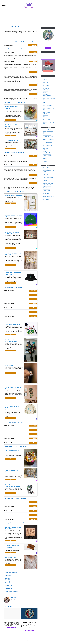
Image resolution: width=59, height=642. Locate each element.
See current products (32, 45)
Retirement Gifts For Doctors (47, 95)
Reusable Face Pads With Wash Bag (13, 253)
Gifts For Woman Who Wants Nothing (48, 149)
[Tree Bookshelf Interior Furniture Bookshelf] (30, 361)
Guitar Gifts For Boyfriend (46, 190)
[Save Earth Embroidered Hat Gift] (30, 226)
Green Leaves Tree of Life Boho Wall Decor (13, 388)
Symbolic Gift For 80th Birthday (47, 110)
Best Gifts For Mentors (9, 576)
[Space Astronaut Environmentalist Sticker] (30, 496)
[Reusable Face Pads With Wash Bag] (30, 268)
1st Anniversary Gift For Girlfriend (48, 129)
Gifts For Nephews (45, 94)
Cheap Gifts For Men (46, 174)
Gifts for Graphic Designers (47, 92)
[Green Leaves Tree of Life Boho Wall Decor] (30, 402)
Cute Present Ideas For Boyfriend (48, 183)
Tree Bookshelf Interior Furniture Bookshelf (12, 340)
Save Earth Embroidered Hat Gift (13, 215)
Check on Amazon (33, 52)
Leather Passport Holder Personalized (12, 546)
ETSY (10, 119)
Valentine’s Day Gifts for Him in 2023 (48, 196)
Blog (40, 637)
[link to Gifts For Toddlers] (12, 613)
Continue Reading (12, 627)
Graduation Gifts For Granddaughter (48, 152)
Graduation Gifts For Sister (47, 154)
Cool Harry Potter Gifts (46, 112)
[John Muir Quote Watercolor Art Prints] (30, 136)
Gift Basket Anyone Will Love (12, 451)
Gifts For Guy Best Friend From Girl (11, 572)
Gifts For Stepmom (45, 146)
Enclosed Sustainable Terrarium (11, 107)
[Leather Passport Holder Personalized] (30, 550)
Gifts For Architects (46, 82)
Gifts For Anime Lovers (46, 119)
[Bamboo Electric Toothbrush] (30, 211)
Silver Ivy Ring (9, 365)
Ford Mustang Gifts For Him (47, 184)
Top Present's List (27, 28)
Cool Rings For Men (46, 180)
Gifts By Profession (22, 28)
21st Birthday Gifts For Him (9, 581)
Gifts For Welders (45, 86)
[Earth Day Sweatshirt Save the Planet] (30, 414)
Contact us (32, 637)
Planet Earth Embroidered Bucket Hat (13, 273)
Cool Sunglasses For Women (47, 142)
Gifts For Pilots (45, 102)
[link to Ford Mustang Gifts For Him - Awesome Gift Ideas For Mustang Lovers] (29, 613)
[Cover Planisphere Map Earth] (30, 478)
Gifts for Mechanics (46, 88)
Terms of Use (37, 637)
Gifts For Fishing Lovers (46, 85)
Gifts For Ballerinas (8, 579)
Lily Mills (15, 28)
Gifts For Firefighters (46, 89)
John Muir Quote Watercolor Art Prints (13, 125)
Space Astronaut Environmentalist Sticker (12, 485)
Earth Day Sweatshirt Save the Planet (13, 407)
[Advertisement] (29, 19)
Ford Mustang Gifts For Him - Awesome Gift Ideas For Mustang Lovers (29, 622)
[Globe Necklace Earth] (30, 568)
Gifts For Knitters (8, 582)
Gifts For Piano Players (46, 116)
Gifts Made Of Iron (45, 91)
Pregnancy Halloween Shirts (47, 155)
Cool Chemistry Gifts (8, 578)
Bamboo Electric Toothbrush (14, 195)
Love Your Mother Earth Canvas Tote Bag (12, 232)
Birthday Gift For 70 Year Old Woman (48, 139)
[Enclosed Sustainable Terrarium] (30, 120)
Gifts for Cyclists (45, 115)
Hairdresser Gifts (8, 575)
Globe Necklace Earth (11, 557)
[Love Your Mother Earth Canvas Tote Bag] (30, 238)
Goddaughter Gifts (45, 151)
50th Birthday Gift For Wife (47, 135)
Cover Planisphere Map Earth (12, 471)
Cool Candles (45, 79)
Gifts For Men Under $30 (46, 200)
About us (28, 637)
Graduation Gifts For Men (46, 189)
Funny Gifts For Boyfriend (47, 186)
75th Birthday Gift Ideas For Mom (48, 136)
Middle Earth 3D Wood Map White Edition (13, 528)
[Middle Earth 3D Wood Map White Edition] (30, 538)
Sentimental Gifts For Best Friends (48, 105)
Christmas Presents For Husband (48, 177)
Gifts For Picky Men (46, 167)
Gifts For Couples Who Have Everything (11, 591)
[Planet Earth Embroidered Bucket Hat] (30, 284)
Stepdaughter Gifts (45, 158)
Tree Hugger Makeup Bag (12, 324)
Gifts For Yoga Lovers (8, 588)
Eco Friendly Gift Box (11, 140)
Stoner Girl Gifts (45, 148)
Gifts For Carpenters (46, 199)
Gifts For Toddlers (11, 620)
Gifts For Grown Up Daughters (47, 145)
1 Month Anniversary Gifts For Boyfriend (49, 118)
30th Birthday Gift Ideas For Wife (48, 131)
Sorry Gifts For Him (46, 193)
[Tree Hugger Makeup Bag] (30, 335)
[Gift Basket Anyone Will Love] (30, 466)
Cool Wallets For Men (46, 181)
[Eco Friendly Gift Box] (30, 148)
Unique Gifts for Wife (8, 585)
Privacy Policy (24, 637)
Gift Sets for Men (45, 187)
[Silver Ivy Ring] (30, 383)
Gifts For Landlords (8, 584)
